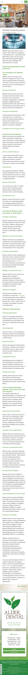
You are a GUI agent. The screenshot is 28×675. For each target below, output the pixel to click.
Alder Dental (7, 566)
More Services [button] (22, 586)
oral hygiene (21, 295)
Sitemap (16, 664)
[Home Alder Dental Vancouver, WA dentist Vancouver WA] (4, 9)
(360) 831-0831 (6, 579)
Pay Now (14, 649)
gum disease (18, 261)
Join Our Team (14, 652)
